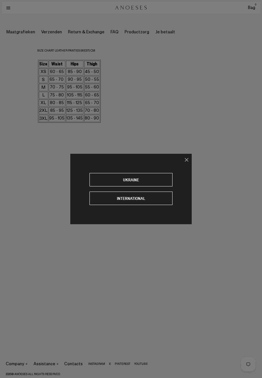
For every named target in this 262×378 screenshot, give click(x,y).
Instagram (96, 364)
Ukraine (131, 179)
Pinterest (122, 364)
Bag (252, 7)
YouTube (141, 364)
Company (15, 363)
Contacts (73, 363)
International (131, 198)
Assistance (44, 363)
